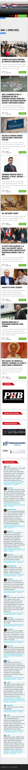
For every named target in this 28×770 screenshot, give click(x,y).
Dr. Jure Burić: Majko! (10, 213)
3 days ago (19, 678)
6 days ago (20, 731)
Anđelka (7, 151)
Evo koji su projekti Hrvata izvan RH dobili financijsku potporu (12, 137)
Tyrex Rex (10, 488)
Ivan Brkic (9, 705)
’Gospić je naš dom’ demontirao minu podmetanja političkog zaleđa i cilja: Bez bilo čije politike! (14, 505)
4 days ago (12, 701)
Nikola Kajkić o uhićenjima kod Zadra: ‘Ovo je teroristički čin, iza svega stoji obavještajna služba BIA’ (13, 752)
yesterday (15, 484)
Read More (22, 72)
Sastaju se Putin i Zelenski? (12, 287)
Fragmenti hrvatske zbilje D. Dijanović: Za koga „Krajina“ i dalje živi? (13, 176)
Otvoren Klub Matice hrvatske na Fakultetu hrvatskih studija (13, 60)
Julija (8, 466)
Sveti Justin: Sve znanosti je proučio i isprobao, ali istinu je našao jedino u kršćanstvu (14, 363)
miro (8, 595)
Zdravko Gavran (11, 509)
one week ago (13, 753)
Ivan (6, 71)
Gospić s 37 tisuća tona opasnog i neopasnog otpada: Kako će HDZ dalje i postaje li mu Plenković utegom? (14, 483)
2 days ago (11, 506)
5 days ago (20, 711)
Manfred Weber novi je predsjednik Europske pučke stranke (12, 324)
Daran (6, 112)
